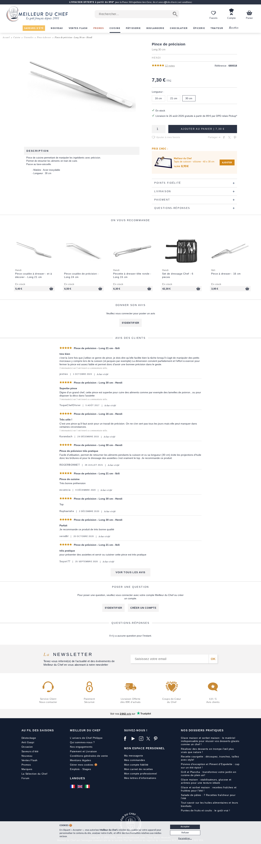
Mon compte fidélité (136, 764)
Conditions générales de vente (89, 755)
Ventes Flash (29, 760)
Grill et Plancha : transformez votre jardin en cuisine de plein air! (208, 774)
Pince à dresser (44, 37)
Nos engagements (81, 746)
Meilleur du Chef (85, 730)
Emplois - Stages (80, 769)
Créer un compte (143, 607)
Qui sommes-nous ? (82, 742)
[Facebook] (127, 738)
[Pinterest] (157, 738)
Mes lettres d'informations (140, 778)
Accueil (6, 37)
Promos (26, 764)
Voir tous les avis (130, 572)
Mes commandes (134, 760)
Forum (25, 778)
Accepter (185, 826)
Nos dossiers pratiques (202, 730)
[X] (149, 738)
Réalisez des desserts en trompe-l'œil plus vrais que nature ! (207, 750)
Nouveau (26, 755)
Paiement (76, 751)
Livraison (91, 751)
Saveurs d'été (30, 751)
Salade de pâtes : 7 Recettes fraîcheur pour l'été (208, 797)
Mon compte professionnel (140, 773)
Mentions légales (80, 760)
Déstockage (28, 737)
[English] (80, 786)
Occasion (27, 746)
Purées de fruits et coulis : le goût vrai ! (205, 810)
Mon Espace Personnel (144, 748)
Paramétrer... (185, 838)
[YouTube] (134, 738)
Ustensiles (28, 37)
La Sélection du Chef (34, 773)
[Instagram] (142, 738)
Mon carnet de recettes (138, 769)
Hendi (156, 58)
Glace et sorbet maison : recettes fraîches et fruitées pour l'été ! (208, 789)
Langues (77, 778)
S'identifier (130, 322)
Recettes (233, 28)
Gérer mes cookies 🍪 (83, 764)
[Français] (73, 786)
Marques (26, 769)
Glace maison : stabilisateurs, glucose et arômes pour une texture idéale (206, 781)
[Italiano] (88, 786)
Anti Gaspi (27, 742)
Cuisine (16, 37)
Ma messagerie (133, 755)
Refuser (185, 832)
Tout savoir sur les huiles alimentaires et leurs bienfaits (209, 804)
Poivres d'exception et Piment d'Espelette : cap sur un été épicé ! (210, 766)
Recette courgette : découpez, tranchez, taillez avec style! (210, 758)
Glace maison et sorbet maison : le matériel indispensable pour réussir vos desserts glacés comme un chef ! (210, 741)
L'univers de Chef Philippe (86, 737)
